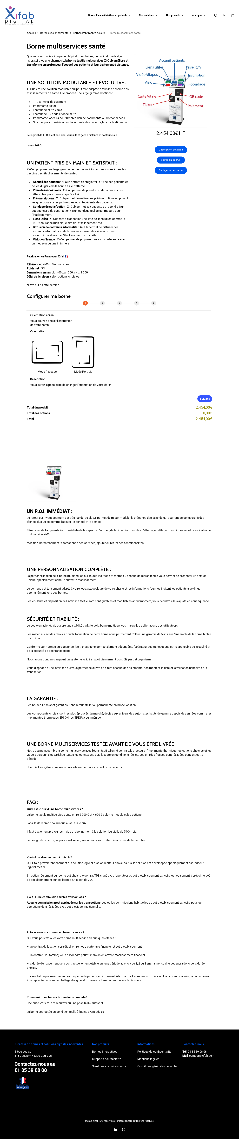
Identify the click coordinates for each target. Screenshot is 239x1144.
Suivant (205, 398)
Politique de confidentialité (154, 1051)
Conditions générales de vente (157, 1066)
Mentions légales (148, 1059)
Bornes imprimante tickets (89, 33)
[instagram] (123, 1129)
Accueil (31, 33)
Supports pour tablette (107, 1059)
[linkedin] (115, 1129)
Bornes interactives (105, 1051)
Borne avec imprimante (54, 33)
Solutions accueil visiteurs (109, 1066)
